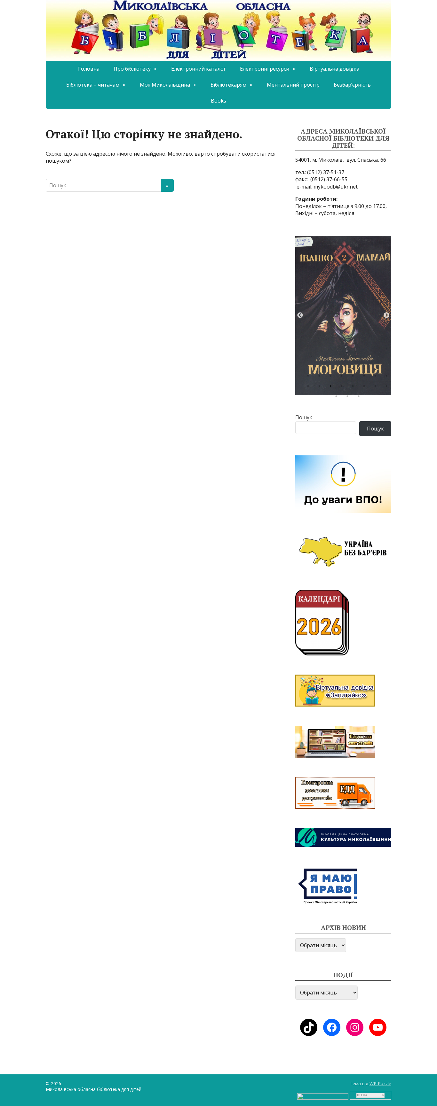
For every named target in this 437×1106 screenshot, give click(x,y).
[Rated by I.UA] (322, 1096)
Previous (300, 315)
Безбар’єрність (352, 84)
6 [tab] (365, 377)
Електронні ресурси (264, 68)
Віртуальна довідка (334, 68)
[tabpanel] (343, 315)
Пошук (303, 417)
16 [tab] (388, 387)
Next (386, 315)
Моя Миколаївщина (165, 84)
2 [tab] (321, 377)
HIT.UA (362, 1095)
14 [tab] (365, 387)
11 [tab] (332, 387)
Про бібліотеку (132, 68)
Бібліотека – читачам (92, 84)
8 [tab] (388, 377)
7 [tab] (377, 377)
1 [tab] (309, 377)
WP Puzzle (380, 1083)
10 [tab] (321, 387)
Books (218, 100)
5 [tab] (354, 377)
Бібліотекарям (228, 84)
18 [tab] (349, 398)
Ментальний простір (293, 84)
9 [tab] (309, 387)
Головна (88, 68)
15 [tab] (377, 387)
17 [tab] (338, 398)
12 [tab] (343, 387)
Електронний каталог (198, 68)
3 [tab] (332, 377)
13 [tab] (354, 387)
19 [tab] (360, 398)
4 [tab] (343, 377)
